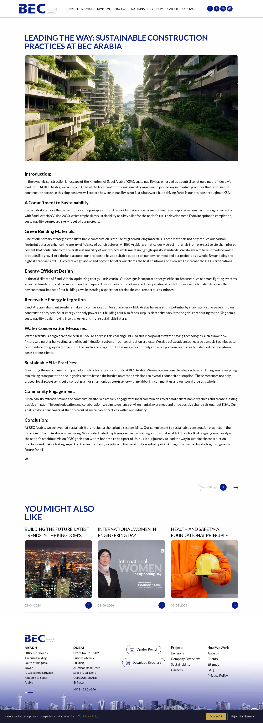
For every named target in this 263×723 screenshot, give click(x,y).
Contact (189, 8)
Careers (173, 8)
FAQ (211, 670)
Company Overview (185, 659)
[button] (26, 692)
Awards (213, 653)
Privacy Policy (218, 676)
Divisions (104, 8)
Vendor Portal (147, 649)
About (73, 8)
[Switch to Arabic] (216, 9)
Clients (213, 659)
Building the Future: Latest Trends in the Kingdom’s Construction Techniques (57, 535)
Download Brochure (146, 662)
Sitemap (213, 664)
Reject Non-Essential (242, 716)
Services (87, 8)
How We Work (218, 648)
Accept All (215, 716)
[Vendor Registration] (230, 9)
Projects (121, 8)
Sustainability (142, 8)
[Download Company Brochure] (223, 9)
